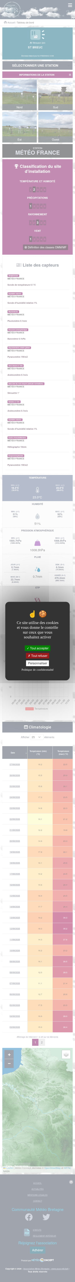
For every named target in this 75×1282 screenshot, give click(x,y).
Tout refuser (38, 656)
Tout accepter (38, 648)
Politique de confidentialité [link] (38, 669)
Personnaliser (37, 663)
